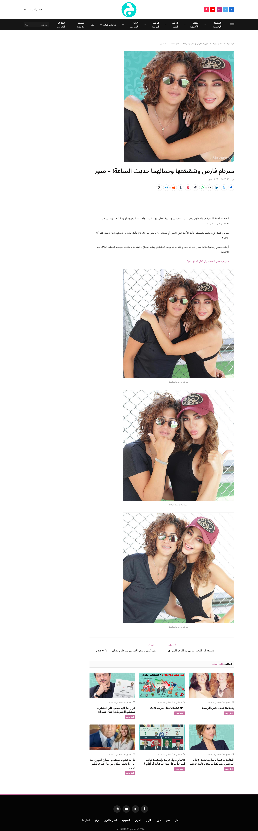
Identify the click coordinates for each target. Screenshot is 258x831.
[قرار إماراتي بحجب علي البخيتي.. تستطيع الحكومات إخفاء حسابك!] (112, 685)
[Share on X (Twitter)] (224, 187)
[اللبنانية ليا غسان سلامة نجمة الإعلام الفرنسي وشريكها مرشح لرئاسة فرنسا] (211, 737)
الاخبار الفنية (174, 24)
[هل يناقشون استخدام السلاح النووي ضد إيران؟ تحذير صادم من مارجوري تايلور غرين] (112, 737)
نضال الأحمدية (194, 24)
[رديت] (173, 187)
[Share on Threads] (159, 187)
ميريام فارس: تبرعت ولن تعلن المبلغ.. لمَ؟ (208, 261)
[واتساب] (202, 187)
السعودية (126, 820)
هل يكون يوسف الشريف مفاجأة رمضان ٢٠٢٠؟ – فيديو (126, 650)
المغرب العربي (110, 820)
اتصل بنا (86, 820)
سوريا (158, 820)
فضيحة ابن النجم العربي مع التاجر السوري (191, 650)
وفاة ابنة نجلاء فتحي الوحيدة (218, 708)
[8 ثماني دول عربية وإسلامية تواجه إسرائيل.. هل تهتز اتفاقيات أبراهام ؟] (162, 737)
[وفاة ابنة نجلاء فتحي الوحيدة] (211, 685)
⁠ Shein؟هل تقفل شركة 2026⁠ (167, 708)
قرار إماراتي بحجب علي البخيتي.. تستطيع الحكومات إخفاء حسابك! (116, 709)
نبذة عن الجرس (61, 24)
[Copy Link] (195, 187)
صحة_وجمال (109, 24)
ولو (92, 24)
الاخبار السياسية (133, 24)
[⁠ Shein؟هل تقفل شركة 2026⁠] (162, 685)
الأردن (148, 820)
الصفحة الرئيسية (217, 24)
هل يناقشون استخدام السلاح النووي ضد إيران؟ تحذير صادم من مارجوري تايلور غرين (112, 763)
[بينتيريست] (188, 187)
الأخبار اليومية (155, 24)
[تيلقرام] (166, 187)
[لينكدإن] (217, 187)
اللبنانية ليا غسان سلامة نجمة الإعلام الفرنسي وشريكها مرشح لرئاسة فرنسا (212, 761)
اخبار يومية (229, 713)
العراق (138, 820)
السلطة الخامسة (81, 24)
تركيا (97, 820)
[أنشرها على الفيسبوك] (231, 187)
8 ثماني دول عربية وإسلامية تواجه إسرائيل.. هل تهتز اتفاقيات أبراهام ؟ (164, 761)
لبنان (177, 820)
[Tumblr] (181, 187)
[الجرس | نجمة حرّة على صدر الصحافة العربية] (129, 9)
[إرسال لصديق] (209, 187)
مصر (168, 820)
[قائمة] (232, 25)
